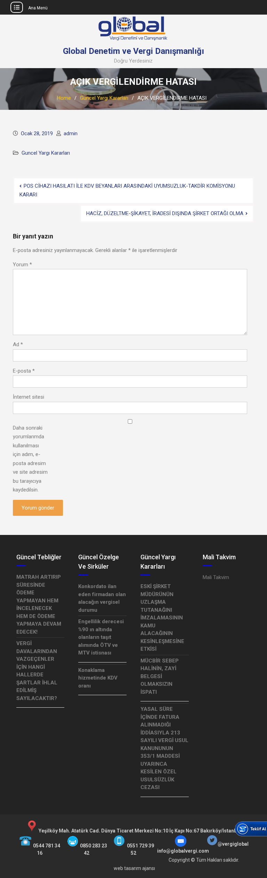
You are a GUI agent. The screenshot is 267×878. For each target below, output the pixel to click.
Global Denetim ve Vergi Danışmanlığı (133, 51)
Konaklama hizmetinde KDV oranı (98, 678)
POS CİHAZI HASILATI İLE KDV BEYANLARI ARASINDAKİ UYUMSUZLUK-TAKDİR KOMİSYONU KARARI (127, 190)
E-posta (24, 371)
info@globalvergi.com (183, 851)
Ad (18, 344)
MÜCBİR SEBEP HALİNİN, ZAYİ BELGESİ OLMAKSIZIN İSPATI (159, 676)
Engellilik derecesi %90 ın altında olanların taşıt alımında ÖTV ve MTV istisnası (101, 637)
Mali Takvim (216, 577)
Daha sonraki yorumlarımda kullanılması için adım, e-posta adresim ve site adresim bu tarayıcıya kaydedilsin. (30, 459)
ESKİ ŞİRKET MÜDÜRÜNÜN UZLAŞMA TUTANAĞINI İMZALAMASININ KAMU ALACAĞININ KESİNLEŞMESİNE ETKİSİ (162, 617)
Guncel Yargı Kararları (46, 153)
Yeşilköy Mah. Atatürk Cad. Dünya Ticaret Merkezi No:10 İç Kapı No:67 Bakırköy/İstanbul (140, 831)
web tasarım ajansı (134, 868)
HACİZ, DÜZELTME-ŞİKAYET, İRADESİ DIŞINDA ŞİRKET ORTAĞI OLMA (164, 213)
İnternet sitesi (28, 397)
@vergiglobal (233, 844)
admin (71, 133)
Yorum (22, 264)
